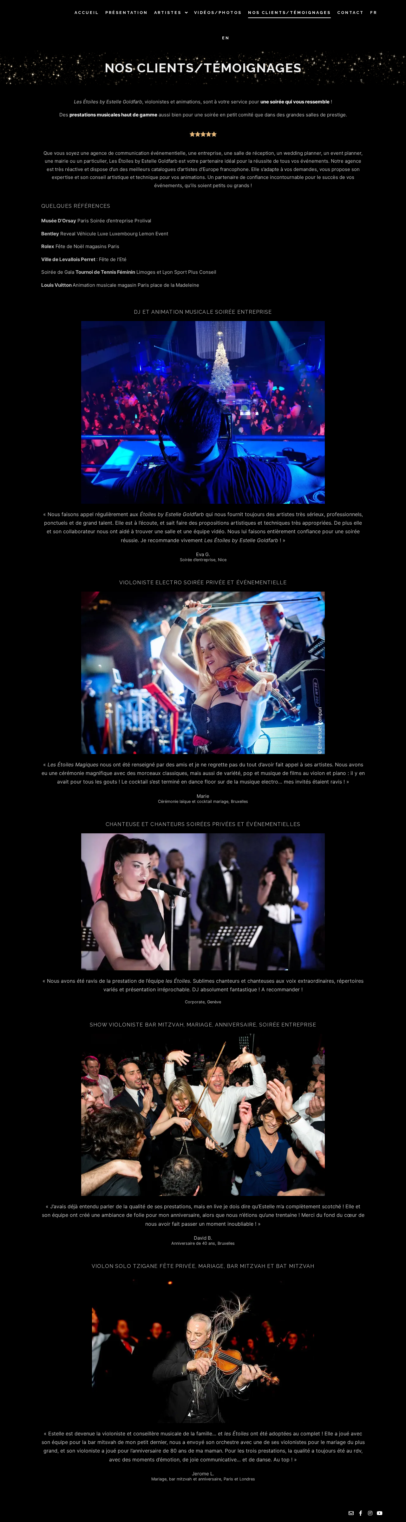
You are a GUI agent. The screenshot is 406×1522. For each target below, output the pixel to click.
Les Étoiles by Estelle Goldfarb (42, 25)
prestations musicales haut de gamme (113, 115)
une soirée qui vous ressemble (295, 102)
